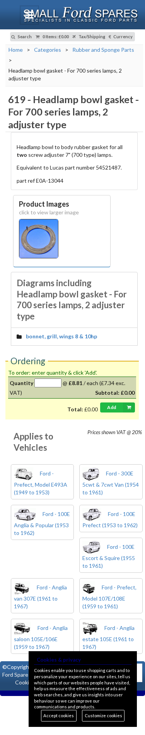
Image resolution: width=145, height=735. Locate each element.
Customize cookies (103, 715)
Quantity (21, 383)
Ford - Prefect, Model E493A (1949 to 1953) (40, 483)
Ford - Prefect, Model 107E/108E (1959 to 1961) (109, 596)
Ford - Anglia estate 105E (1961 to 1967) (108, 637)
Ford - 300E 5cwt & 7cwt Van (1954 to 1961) (110, 483)
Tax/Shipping (91, 36)
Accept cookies (58, 715)
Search (24, 36)
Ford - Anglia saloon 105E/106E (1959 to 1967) (41, 637)
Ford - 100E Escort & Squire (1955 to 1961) (108, 556)
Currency (123, 36)
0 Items (55, 36)
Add (111, 407)
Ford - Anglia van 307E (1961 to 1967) (40, 596)
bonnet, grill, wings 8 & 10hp (61, 336)
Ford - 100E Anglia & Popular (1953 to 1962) (42, 523)
